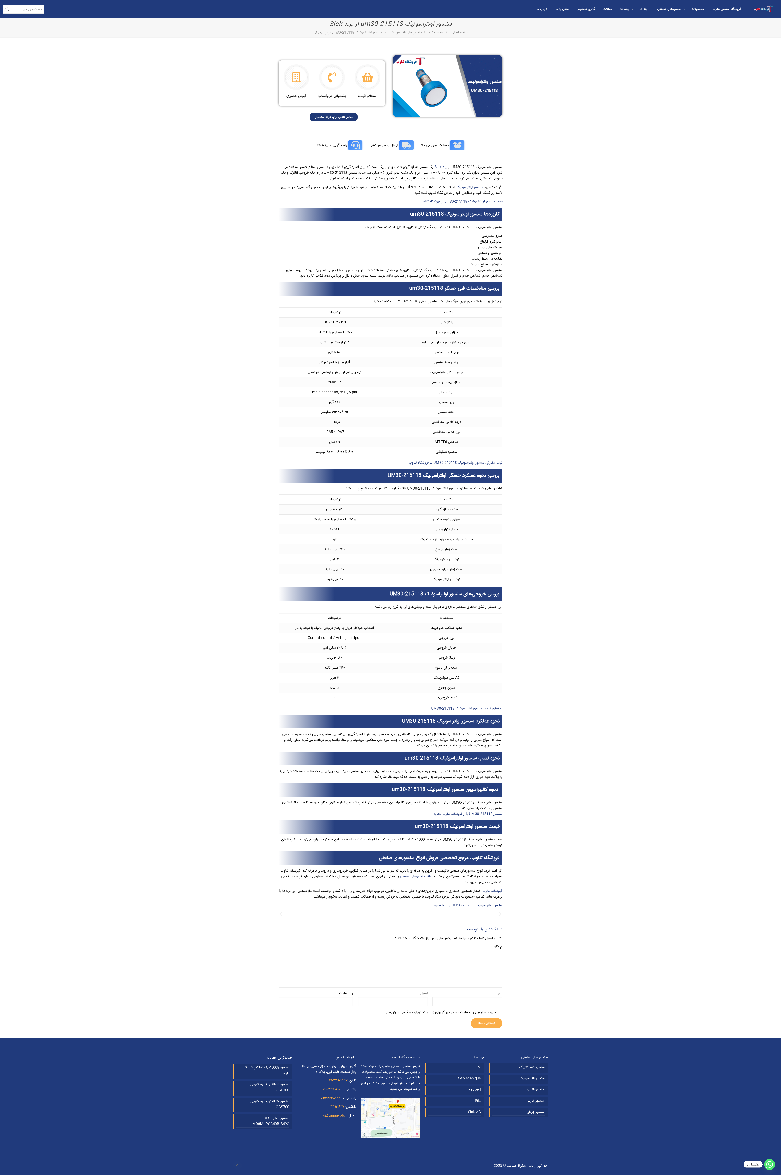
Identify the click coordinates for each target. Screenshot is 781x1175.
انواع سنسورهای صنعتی (416, 876)
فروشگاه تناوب (492, 891)
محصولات (436, 32)
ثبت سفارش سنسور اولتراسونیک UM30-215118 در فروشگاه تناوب (455, 463)
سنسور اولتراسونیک (469, 187)
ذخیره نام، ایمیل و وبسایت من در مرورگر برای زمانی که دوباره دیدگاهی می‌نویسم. (441, 1012)
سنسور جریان (536, 1112)
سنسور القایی (536, 1089)
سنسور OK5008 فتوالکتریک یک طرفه (266, 1070)
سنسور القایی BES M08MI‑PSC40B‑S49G (270, 1121)
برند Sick (440, 167)
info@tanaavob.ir (333, 1115)
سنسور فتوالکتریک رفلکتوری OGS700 (269, 1104)
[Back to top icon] (237, 1165)
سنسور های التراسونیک (406, 32)
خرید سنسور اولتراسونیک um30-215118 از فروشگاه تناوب (461, 202)
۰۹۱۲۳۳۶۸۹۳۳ (331, 1098)
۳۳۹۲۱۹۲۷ (337, 1107)
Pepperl (474, 1089)
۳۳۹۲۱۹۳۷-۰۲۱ (338, 1081)
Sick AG (474, 1112)
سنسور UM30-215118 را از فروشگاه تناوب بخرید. (467, 814)
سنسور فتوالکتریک (532, 1067)
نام (500, 993)
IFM (477, 1067)
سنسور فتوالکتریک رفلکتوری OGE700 (269, 1087)
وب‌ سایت (346, 993)
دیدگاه (496, 947)
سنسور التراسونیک (532, 1078)
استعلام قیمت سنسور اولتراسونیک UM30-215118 (466, 709)
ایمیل (424, 993)
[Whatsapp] (769, 1164)
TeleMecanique (468, 1078)
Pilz (478, 1101)
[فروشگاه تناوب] (764, 9)
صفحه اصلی (459, 32)
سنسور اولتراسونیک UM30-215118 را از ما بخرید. (467, 905)
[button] (281, 914)
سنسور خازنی (536, 1101)
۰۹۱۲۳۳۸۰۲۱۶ (331, 1089)
